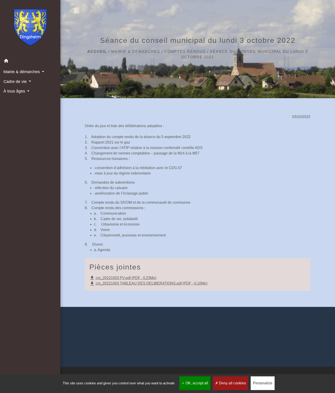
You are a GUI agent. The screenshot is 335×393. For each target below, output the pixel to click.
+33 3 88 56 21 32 (197, 341)
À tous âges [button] (14, 91)
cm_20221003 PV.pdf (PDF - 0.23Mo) (122, 278)
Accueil (97, 52)
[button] (30, 61)
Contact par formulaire (198, 348)
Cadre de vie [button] (15, 81)
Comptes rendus (185, 52)
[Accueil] (30, 28)
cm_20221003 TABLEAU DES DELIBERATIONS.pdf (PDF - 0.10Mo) (148, 283)
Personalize (262, 383)
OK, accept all (196, 383)
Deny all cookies (232, 383)
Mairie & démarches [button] (22, 71)
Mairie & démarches (135, 52)
